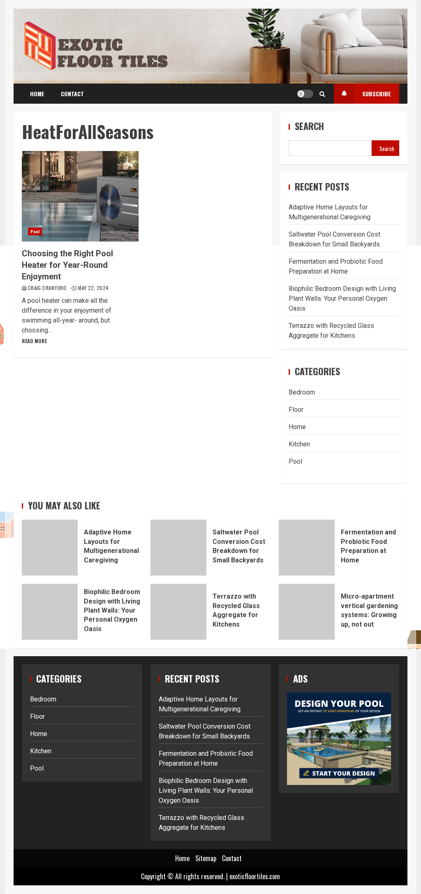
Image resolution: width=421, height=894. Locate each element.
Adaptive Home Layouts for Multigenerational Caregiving (50, 548)
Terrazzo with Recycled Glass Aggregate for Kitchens (178, 612)
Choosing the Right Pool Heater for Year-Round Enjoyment (80, 196)
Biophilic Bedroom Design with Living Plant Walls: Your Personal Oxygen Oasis (342, 298)
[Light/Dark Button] (305, 94)
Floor (296, 409)
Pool (34, 231)
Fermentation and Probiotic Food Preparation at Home (307, 548)
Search (309, 126)
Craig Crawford (47, 287)
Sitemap (205, 858)
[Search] (322, 94)
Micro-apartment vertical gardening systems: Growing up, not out (307, 612)
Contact (72, 93)
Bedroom (302, 392)
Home (37, 93)
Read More (34, 340)
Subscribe (376, 93)
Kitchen (299, 444)
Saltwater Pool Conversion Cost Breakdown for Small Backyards (178, 548)
